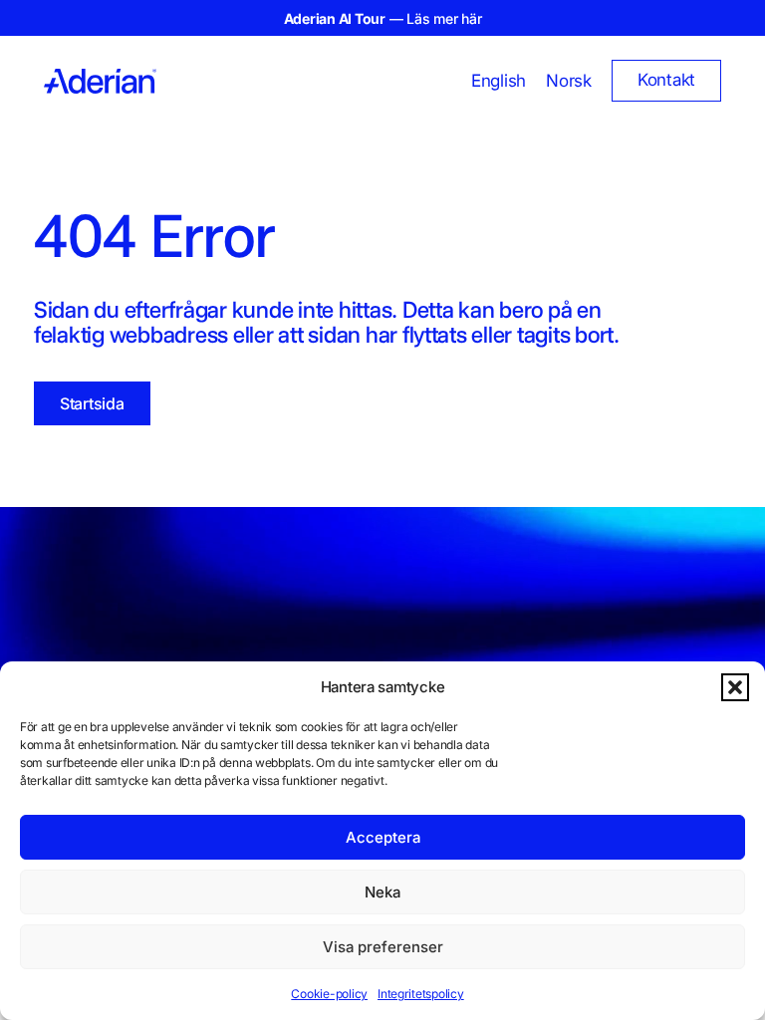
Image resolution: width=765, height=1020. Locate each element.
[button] (735, 687)
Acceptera (383, 837)
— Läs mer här (383, 18)
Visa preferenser (383, 946)
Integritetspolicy (421, 993)
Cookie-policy (329, 993)
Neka (382, 892)
